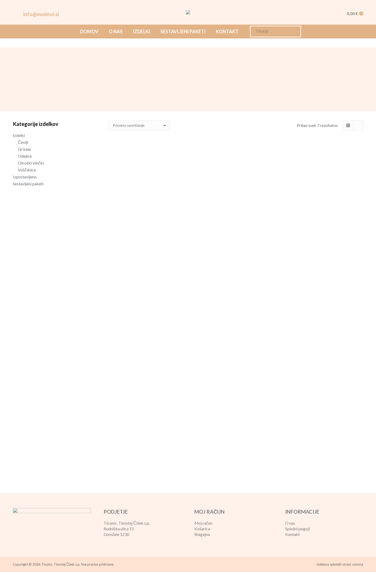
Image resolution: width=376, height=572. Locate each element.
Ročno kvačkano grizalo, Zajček (323, 339)
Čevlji (23, 142)
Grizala (24, 149)
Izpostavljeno (25, 176)
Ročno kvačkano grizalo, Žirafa (148, 453)
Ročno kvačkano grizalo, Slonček (236, 339)
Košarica (202, 528)
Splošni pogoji (297, 528)
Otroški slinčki (31, 162)
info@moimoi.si (41, 14)
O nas (290, 523)
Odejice (25, 156)
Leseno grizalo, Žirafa (236, 224)
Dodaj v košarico (148, 241)
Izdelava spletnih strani (333, 564)
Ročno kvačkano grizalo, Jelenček (323, 224)
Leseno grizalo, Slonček (148, 224)
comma (357, 564)
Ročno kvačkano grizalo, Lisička (148, 339)
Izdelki (19, 135)
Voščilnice (27, 169)
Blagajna (202, 534)
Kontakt (292, 534)
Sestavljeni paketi (28, 183)
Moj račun (203, 523)
